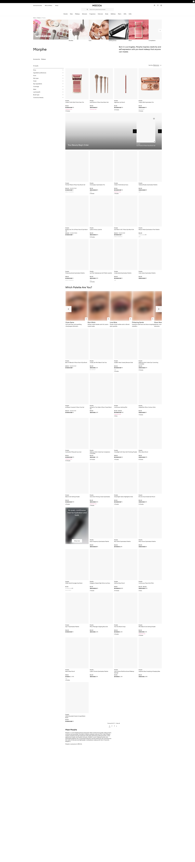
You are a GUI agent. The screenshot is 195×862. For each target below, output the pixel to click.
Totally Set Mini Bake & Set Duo (98, 362)
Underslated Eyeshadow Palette (122, 273)
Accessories (36, 59)
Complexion (152, 40)
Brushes (71, 40)
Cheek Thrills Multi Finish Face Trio (74, 102)
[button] (157, 65)
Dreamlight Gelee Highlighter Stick (123, 496)
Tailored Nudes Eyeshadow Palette (148, 184)
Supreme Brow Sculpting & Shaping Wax (149, 671)
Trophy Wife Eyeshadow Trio (146, 102)
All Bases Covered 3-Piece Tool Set (74, 407)
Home (34, 17)
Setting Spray (112, 40)
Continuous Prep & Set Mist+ (146, 583)
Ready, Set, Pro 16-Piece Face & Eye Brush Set (76, 230)
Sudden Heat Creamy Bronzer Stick (123, 362)
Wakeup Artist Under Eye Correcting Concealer (148, 363)
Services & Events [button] (37, 5)
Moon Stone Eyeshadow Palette (147, 541)
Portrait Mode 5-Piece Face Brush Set (75, 184)
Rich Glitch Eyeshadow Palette (122, 541)
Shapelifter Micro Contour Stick (147, 407)
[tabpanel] (97, 396)
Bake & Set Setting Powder (72, 496)
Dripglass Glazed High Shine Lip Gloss (100, 583)
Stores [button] (56, 5)
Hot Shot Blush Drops (120, 626)
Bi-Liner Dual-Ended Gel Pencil (147, 496)
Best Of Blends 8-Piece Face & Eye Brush (76, 362)
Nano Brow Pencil (70, 671)
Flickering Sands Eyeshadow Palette (75, 273)
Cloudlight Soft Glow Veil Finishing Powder (125, 452)
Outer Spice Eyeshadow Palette (147, 273)
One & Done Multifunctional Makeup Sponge (124, 672)
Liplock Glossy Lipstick (96, 229)
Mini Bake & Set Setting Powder (147, 626)
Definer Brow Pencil (119, 583)
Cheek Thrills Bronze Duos (121, 184)
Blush (130, 40)
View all (118, 723)
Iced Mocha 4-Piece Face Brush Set (99, 102)
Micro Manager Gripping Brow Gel (99, 626)
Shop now (77, 541)
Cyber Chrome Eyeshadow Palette (99, 671)
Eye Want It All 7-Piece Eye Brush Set (124, 229)
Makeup (43, 59)
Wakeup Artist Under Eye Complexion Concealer (100, 452)
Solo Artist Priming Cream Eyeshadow (100, 496)
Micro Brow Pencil (143, 452)
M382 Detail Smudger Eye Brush (73, 583)
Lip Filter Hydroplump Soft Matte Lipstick (101, 273)
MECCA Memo (48, 5)
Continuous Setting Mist (120, 407)
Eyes (90, 40)
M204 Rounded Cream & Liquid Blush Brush (75, 716)
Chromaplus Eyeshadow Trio (97, 184)
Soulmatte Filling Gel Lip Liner (73, 452)
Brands (39, 17)
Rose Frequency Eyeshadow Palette (99, 541)
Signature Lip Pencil (119, 102)
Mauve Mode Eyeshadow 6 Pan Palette (149, 229)
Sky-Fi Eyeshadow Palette (72, 626)
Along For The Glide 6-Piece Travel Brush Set (101, 407)
